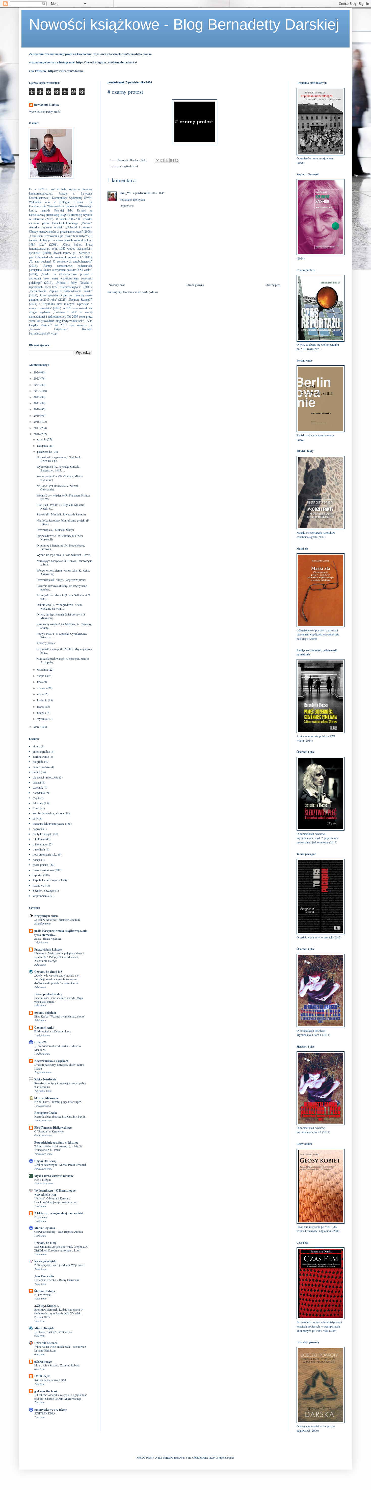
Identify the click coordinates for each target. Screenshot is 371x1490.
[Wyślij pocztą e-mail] (157, 160)
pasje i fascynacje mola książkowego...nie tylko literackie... (60, 933)
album (36, 746)
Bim (188, 1457)
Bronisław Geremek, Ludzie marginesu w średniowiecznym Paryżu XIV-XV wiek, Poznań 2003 (58, 1313)
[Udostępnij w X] (167, 160)
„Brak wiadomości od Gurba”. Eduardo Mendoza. (57, 1048)
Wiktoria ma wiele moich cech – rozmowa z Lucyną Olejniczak (60, 1348)
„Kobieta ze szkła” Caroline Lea (53, 1332)
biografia (38, 762)
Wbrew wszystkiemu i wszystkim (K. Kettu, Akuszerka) (63, 572)
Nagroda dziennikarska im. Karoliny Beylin (60, 1116)
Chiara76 (40, 1042)
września (42, 669)
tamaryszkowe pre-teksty (50, 1409)
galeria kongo (43, 1361)
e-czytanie (39, 793)
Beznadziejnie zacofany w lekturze (56, 1142)
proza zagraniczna (43, 870)
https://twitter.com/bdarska (66, 71)
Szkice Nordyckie (45, 1079)
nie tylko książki (129, 166)
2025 (37, 378)
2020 (37, 409)
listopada (42, 445)
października (45, 452)
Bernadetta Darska (46, 105)
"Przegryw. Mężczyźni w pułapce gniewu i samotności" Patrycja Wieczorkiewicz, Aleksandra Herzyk (59, 957)
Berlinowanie (41, 756)
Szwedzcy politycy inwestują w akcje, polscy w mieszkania (60, 1085)
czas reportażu (41, 767)
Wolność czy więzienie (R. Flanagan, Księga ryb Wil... (63, 497)
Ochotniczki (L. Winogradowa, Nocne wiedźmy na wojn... (59, 606)
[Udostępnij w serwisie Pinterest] (176, 160)
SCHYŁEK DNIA (44, 1413)
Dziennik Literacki (46, 1343)
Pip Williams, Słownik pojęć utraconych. (58, 1102)
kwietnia (42, 700)
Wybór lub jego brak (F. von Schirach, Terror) (64, 555)
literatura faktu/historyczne (48, 823)
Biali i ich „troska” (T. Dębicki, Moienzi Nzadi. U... (60, 506)
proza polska (40, 865)
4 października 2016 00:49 (149, 193)
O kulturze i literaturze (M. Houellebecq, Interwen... (61, 547)
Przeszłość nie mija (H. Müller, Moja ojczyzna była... (64, 650)
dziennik (38, 787)
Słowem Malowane (46, 1098)
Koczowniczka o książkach (51, 1061)
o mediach (39, 849)
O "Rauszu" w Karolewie (49, 1131)
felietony (38, 803)
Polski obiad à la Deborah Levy (52, 1031)
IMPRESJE (42, 1376)
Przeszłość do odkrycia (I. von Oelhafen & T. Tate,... (64, 597)
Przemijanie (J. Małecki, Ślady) (55, 530)
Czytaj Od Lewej (45, 1161)
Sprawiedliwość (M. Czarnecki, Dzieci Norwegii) (60, 537)
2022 (37, 397)
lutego (41, 713)
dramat (37, 782)
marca (41, 706)
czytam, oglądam (45, 1012)
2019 (37, 415)
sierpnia (42, 676)
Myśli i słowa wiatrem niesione (53, 1176)
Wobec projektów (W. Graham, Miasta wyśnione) (60, 478)
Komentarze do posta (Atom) (140, 292)
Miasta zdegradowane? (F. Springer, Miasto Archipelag (63, 660)
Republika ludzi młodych (48, 880)
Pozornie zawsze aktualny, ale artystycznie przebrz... (62, 587)
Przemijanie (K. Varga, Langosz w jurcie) (61, 580)
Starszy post (273, 285)
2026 (37, 372)
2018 (37, 421)
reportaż (37, 875)
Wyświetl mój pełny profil (44, 111)
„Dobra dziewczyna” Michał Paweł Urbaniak (60, 1165)
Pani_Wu (125, 193)
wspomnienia (41, 896)
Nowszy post (117, 285)
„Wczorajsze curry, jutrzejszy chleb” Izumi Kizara (59, 1066)
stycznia (42, 719)
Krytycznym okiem (46, 916)
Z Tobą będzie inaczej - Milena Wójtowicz (59, 1265)
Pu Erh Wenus (42, 1295)
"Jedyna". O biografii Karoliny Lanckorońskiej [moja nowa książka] (55, 1200)
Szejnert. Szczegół (44, 890)
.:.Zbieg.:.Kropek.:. (46, 1306)
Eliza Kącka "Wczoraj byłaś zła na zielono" (59, 1016)
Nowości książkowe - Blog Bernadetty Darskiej (184, 24)
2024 (37, 385)
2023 (37, 391)
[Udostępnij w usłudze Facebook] (171, 160)
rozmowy (38, 885)
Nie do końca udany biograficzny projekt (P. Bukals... (63, 522)
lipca (40, 682)
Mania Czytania (44, 1228)
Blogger (229, 1457)
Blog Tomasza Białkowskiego (53, 1127)
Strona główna (195, 285)
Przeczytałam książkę (48, 949)
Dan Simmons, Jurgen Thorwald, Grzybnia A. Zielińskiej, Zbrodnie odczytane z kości (61, 1248)
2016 (37, 434)
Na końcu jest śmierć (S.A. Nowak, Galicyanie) (58, 487)
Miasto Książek (44, 1328)
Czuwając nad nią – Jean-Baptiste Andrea (58, 1232)
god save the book (46, 1391)
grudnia (42, 439)
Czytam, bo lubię (45, 1243)
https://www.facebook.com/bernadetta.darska (122, 54)
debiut (36, 772)
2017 (37, 428)
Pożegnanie (41, 1217)
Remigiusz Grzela (45, 1112)
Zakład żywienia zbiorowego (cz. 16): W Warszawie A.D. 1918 (58, 1148)
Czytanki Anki (44, 1027)
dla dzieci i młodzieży (45, 777)
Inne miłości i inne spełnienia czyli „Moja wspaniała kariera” (58, 1000)
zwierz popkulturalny (48, 994)
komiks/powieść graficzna (48, 813)
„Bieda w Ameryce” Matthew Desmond (57, 919)
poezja (36, 860)
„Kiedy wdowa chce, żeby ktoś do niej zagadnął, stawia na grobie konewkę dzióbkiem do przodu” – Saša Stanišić (56, 979)
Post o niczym (42, 1179)
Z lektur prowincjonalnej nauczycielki (58, 1213)
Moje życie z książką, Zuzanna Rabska (57, 1365)
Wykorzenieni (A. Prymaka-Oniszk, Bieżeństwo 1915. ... (58, 468)
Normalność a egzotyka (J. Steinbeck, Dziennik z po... (59, 459)
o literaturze (40, 844)
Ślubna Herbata (44, 1291)
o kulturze (39, 839)
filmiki (37, 808)
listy (35, 818)
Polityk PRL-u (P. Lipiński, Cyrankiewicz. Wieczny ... (62, 635)
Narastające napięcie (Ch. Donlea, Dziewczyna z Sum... (64, 562)
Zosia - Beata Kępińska (47, 938)
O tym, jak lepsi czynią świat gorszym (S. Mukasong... (61, 616)
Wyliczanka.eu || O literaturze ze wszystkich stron (54, 1192)
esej (35, 798)
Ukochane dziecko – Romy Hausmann (57, 1280)
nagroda (37, 829)
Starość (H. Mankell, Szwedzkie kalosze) (61, 514)
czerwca (42, 688)
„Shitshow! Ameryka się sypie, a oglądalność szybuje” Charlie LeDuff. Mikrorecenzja (60, 1397)
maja (40, 694)
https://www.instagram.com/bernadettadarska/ (106, 62)
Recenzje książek (45, 1261)
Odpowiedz (127, 206)
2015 (37, 726)
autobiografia (40, 751)
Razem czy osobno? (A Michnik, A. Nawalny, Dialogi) (64, 625)
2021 (37, 403)
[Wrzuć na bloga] (162, 160)
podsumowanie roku (45, 854)
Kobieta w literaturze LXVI (50, 1380)
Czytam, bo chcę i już (48, 971)
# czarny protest (46, 643)
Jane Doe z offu (44, 1276)
